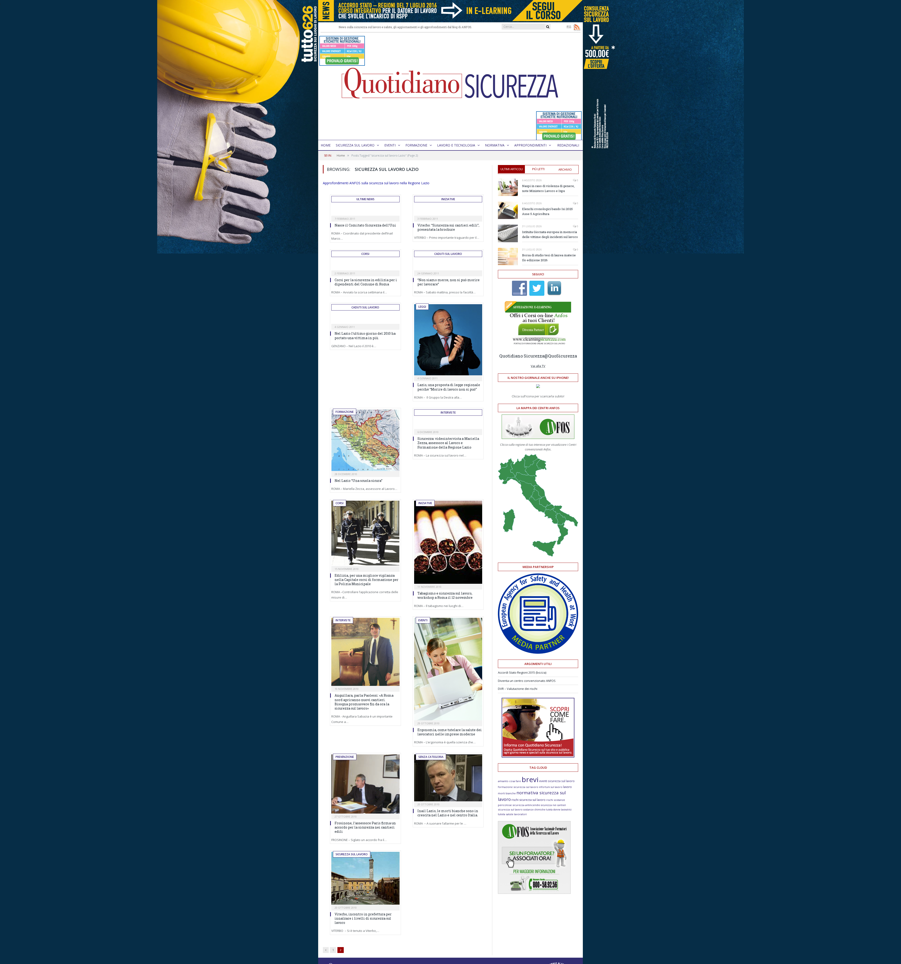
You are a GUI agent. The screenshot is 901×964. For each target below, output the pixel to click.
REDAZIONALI (568, 145)
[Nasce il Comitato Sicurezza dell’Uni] (365, 211)
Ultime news (365, 199)
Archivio (565, 169)
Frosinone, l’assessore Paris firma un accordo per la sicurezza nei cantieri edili (365, 827)
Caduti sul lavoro (448, 254)
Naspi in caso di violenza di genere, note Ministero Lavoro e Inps (548, 188)
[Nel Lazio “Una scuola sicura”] (365, 440)
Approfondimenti (530, 145)
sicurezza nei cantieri (553, 805)
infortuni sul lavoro (550, 787)
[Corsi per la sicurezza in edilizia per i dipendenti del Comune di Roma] (365, 265)
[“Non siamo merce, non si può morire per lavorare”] (448, 265)
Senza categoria (430, 757)
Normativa (494, 145)
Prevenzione (345, 757)
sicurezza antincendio (526, 805)
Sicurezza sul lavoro (355, 145)
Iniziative (448, 199)
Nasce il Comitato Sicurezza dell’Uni (365, 225)
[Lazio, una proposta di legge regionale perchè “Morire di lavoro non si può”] (448, 339)
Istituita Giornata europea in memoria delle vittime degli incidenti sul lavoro (550, 234)
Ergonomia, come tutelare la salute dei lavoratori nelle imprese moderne (449, 732)
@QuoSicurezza (560, 356)
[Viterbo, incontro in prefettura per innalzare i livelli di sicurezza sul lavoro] (365, 878)
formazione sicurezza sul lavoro (518, 787)
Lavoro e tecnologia (456, 145)
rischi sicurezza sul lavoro (529, 800)
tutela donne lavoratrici (559, 809)
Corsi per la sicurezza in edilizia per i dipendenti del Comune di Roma (366, 282)
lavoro (567, 787)
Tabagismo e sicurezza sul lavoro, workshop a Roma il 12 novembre (445, 595)
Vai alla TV (538, 366)
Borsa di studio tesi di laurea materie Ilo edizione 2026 (549, 257)
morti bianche (507, 793)
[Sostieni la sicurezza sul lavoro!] (538, 756)
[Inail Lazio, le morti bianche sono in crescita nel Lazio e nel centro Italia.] (448, 778)
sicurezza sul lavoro (510, 809)
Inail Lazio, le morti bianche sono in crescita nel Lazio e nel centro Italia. (447, 813)
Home (326, 145)
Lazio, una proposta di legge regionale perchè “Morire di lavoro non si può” (448, 387)
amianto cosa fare (509, 781)
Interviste (448, 413)
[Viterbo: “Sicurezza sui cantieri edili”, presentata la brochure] (448, 211)
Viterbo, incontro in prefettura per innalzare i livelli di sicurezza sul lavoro (363, 918)
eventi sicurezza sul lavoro (557, 781)
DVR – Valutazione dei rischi (517, 689)
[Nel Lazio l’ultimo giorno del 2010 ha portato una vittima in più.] (365, 319)
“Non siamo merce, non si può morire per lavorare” (448, 282)
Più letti (538, 169)
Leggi (422, 307)
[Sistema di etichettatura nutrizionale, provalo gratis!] (342, 63)
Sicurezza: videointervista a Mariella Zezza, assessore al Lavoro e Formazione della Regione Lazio (448, 442)
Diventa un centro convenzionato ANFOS (527, 681)
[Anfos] (534, 893)
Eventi (390, 145)
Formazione (416, 145)
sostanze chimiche (534, 809)
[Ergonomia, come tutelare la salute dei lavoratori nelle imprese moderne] (448, 669)
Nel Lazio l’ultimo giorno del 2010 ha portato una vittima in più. (365, 335)
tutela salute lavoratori (512, 814)
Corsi (365, 254)
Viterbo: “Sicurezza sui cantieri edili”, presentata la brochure (448, 227)
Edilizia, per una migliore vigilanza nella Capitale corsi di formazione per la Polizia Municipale (366, 579)
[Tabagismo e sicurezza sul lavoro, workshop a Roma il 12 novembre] (448, 542)
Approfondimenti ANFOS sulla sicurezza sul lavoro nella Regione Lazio (376, 183)
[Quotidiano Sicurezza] (450, 86)
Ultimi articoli (511, 169)
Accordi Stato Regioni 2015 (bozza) (522, 672)
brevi (530, 779)
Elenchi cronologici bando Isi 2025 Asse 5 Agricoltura (547, 211)
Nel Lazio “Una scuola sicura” (358, 480)
